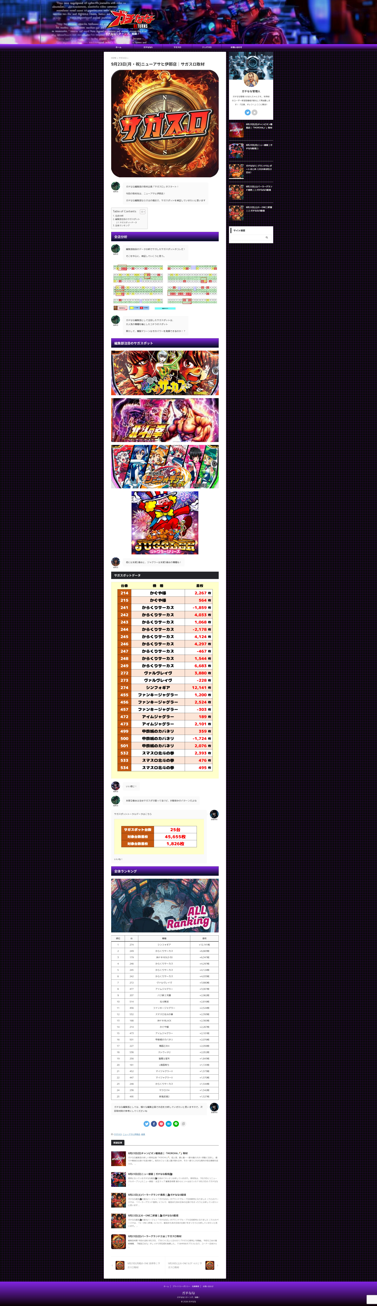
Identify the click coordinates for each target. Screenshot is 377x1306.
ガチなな (188, 1293)
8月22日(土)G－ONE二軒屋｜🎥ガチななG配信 (153, 1215)
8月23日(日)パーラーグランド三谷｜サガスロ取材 (154, 1236)
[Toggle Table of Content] (141, 211)
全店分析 (119, 215)
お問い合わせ (236, 47)
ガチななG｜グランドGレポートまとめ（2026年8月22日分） (259, 169)
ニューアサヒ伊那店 (131, 1134)
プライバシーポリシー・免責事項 (186, 1286)
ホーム (118, 47)
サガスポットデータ (128, 222)
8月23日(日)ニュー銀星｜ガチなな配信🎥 (150, 1174)
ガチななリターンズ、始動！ (188, 1297)
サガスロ (177, 47)
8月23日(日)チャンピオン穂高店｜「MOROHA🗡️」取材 (158, 1153)
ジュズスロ (207, 47)
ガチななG (148, 47)
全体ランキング (122, 225)
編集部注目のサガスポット (127, 219)
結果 (143, 1134)
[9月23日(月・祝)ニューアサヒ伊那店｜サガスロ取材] (169, 1124)
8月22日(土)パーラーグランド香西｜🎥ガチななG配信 (157, 1194)
